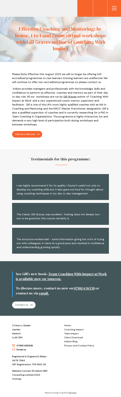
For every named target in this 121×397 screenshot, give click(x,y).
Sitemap (16, 378)
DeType (72, 393)
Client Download (73, 337)
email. (44, 293)
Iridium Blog (70, 341)
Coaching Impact (74, 329)
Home (67, 325)
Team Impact (71, 333)
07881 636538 (84, 288)
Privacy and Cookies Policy (79, 345)
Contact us (21, 304)
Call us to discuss (25, 134)
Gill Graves (70, 96)
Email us (21, 349)
